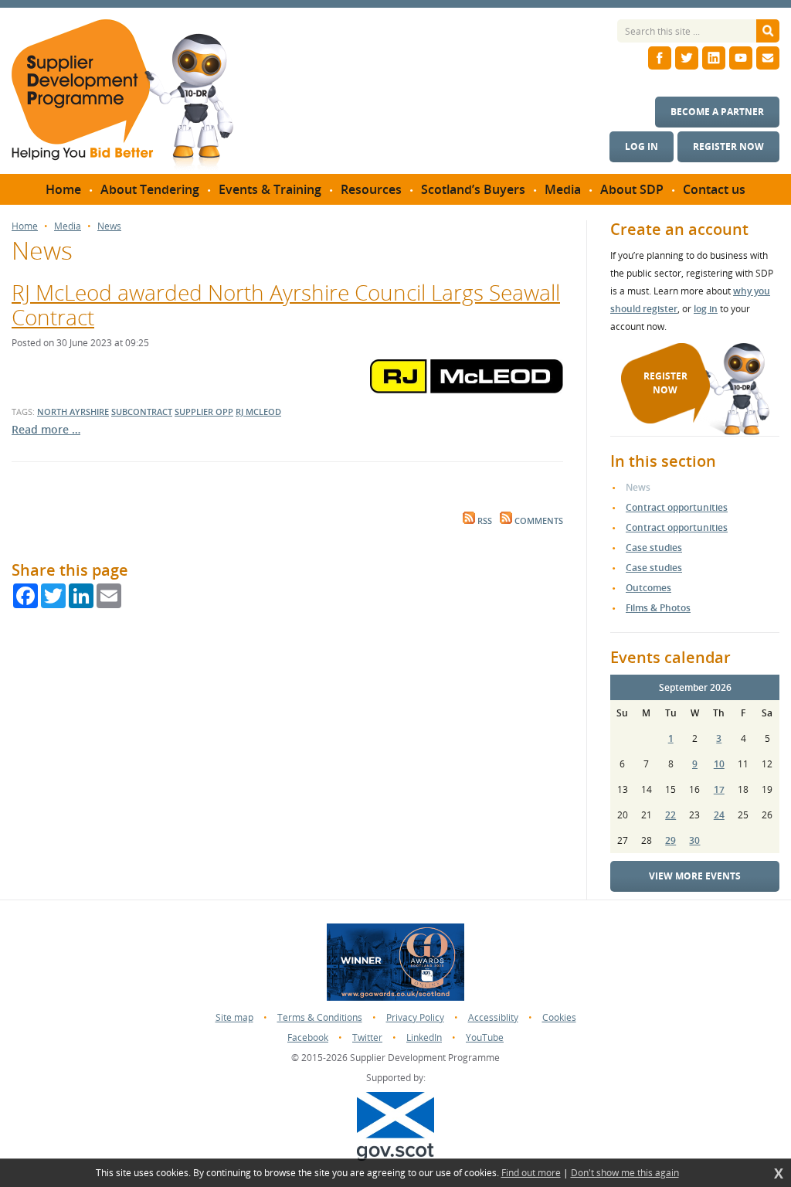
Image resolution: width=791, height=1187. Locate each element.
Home (25, 226)
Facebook (307, 1037)
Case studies (654, 547)
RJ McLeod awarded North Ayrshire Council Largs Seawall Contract (286, 304)
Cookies (559, 1017)
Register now (728, 146)
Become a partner (717, 111)
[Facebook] (659, 58)
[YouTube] (740, 58)
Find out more (531, 1173)
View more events (695, 876)
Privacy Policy (415, 1017)
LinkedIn (424, 1037)
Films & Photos (658, 607)
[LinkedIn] (713, 58)
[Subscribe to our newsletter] (767, 58)
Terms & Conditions (319, 1017)
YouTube (485, 1037)
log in (706, 308)
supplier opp (204, 411)
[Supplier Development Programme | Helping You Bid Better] (122, 96)
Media (67, 226)
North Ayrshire (73, 411)
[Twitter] (686, 58)
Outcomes (648, 587)
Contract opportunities (677, 507)
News (109, 226)
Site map (234, 1017)
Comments (537, 520)
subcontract (141, 411)
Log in (641, 146)
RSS (483, 520)
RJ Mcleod (258, 411)
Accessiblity (493, 1017)
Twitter (367, 1037)
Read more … (46, 429)
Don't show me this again (625, 1173)
